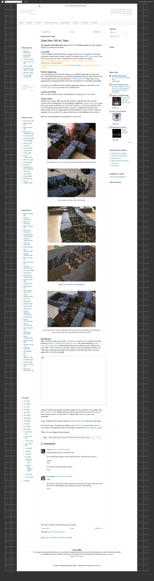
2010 (26, 426)
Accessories (27, 121)
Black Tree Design (26, 231)
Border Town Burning (92, 103)
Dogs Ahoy (27, 59)
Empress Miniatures (26, 254)
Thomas (49, 449)
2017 (26, 407)
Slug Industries (28, 328)
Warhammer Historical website (51, 63)
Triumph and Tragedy (27, 76)
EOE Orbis (26, 247)
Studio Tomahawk (27, 337)
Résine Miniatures (26, 320)
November (29, 436)
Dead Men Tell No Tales (28, 461)
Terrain (38, 23)
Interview (26, 143)
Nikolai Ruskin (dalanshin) (120, 161)
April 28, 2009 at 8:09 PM (64, 476)
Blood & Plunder (26, 52)
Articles (29, 23)
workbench (71, 341)
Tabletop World (28, 340)
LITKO (25, 299)
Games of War (51, 412)
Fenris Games (28, 258)
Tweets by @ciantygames (117, 177)
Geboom (26, 284)
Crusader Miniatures (26, 239)
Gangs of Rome (28, 62)
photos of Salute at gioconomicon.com (62, 343)
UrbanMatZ (27, 360)
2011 (26, 424)
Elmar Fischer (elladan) (119, 153)
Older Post (97, 32)
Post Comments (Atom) (57, 532)
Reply (49, 470)
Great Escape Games (27, 291)
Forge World (27, 270)
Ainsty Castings (28, 213)
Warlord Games (28, 365)
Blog (21, 23)
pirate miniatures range (93, 428)
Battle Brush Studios (119, 127)
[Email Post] (44, 437)
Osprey (25, 309)
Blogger (98, 565)
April (27, 457)
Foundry (26, 273)
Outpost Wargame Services (26, 312)
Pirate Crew (80, 425)
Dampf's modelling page (120, 95)
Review (25, 162)
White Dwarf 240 (79, 79)
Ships (87, 437)
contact (108, 554)
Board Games (27, 127)
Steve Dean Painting (119, 111)
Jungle (25, 146)
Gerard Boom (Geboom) (119, 156)
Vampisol (26, 362)
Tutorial (25, 176)
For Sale (84, 23)
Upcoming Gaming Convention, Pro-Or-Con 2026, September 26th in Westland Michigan (121, 88)
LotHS (75, 23)
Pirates (79, 437)
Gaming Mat (27, 138)
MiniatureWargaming (119, 76)
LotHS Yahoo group (91, 56)
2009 (26, 429)
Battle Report (57, 437)
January (28, 477)
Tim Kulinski (51, 476)
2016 (26, 410)
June (27, 454)
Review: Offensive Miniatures (125, 131)
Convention (27, 136)
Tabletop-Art (27, 345)
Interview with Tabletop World (29, 468)
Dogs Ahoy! (65, 23)
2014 (26, 415)
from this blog (76, 65)
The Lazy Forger (26, 348)
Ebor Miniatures (26, 250)
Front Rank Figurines (27, 276)
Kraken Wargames (27, 295)
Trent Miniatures (26, 356)
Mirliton (25, 301)
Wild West (26, 179)
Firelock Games (28, 262)
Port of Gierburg (51, 23)
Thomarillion (27, 351)
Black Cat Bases (26, 222)
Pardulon (26, 317)
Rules (83, 437)
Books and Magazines (27, 132)
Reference (26, 160)
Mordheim (26, 73)
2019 (26, 401)
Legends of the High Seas (68, 437)
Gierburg (26, 66)
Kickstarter (26, 148)
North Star (26, 304)
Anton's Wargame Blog (120, 85)
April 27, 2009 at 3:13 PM (61, 449)
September (29, 444)
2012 (26, 421)
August (28, 448)
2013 (26, 418)
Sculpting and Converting (27, 168)
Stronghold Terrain (27, 333)
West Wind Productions (27, 369)
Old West (26, 151)
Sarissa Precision (26, 324)
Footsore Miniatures (26, 267)
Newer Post (46, 32)
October (28, 441)
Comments (116, 36)
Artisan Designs (26, 218)
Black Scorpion (28, 226)
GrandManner (28, 286)
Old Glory (26, 306)
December (29, 432)
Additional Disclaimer (77, 556)
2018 (26, 404)
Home (72, 32)
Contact (94, 23)
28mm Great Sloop (78, 421)
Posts (114, 32)
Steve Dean (115, 163)
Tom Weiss (114, 166)
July (27, 451)
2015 (26, 412)
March (28, 474)
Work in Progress (26, 182)
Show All (130, 142)
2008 (26, 481)
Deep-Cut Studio (26, 243)
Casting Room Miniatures (28, 235)
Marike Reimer (116, 158)
